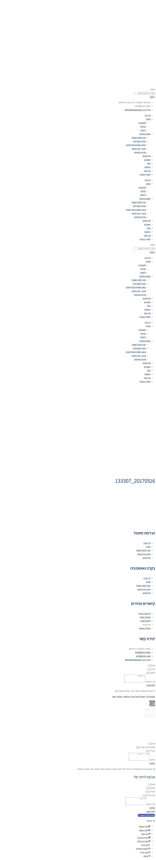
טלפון (152, 673)
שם (153, 665)
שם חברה (151, 795)
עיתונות (147, 167)
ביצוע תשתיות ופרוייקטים (136, 145)
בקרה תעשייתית (139, 141)
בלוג (149, 163)
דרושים (143, 130)
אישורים (147, 160)
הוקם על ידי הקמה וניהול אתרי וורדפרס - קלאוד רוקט (133, 697)
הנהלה (143, 127)
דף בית (148, 115)
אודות (148, 119)
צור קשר (147, 171)
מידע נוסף (150, 804)
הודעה (152, 760)
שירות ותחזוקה (140, 152)
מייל (153, 669)
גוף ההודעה (150, 682)
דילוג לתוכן (150, 812)
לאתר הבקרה (145, 175)
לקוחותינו (142, 123)
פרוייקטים (147, 156)
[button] (146, 815)
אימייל (152, 751)
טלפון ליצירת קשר (147, 747)
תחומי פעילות (145, 134)
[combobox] (144, 93)
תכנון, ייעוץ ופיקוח (139, 149)
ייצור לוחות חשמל (139, 138)
